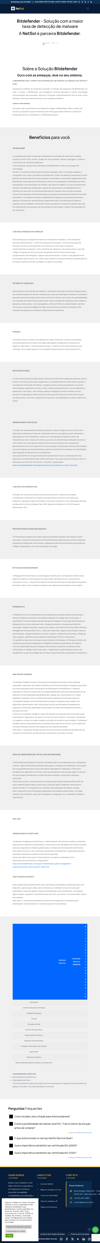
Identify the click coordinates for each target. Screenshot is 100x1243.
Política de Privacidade (80, 1234)
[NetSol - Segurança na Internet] (20, 8)
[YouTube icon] (88, 2)
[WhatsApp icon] (79, 2)
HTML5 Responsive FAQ (84, 1132)
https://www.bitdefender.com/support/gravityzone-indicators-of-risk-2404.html (45, 465)
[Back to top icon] (89, 1229)
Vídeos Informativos (48, 1207)
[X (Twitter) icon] (85, 2)
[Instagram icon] (89, 1239)
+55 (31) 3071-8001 (82, 1198)
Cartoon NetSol (46, 1184)
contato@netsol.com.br (83, 1202)
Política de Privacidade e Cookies (18, 1227)
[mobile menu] (88, 8)
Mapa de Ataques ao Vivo (50, 1190)
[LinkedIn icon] (91, 2)
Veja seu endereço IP (49, 1201)
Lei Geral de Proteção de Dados (52, 1234)
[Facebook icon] (82, 2)
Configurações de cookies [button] (15, 1231)
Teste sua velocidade (49, 1195)
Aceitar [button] (9, 1236)
